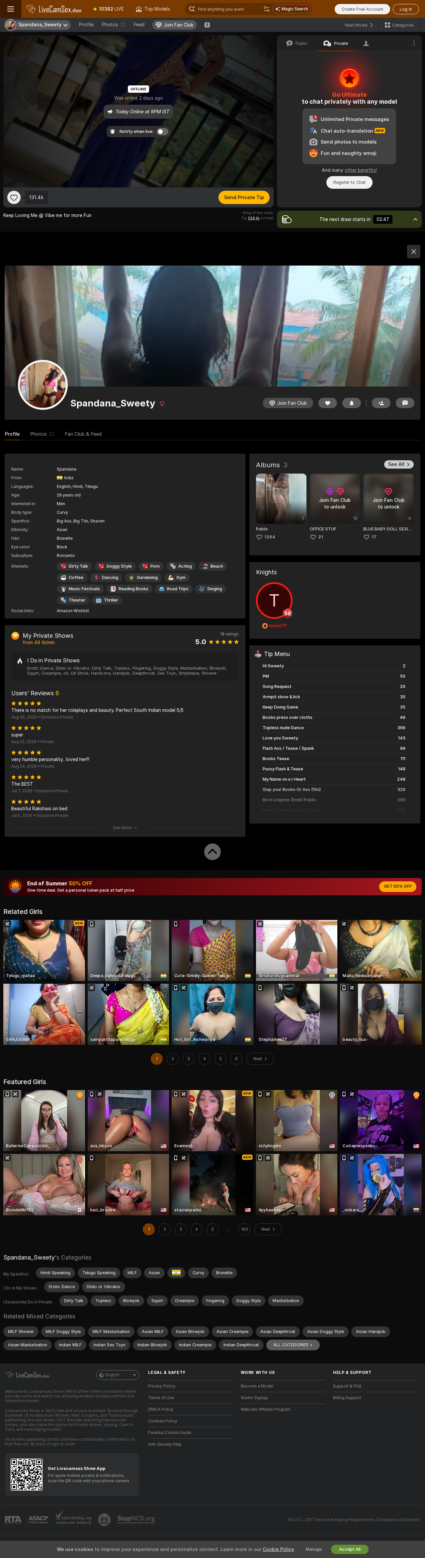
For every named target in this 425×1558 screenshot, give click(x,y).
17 (374, 536)
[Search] (266, 9)
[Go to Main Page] (54, 9)
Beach (217, 566)
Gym (181, 577)
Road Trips (178, 588)
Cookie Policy (278, 1549)
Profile (86, 25)
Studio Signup (254, 1397)
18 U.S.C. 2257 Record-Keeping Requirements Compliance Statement (353, 1519)
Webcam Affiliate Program (266, 1409)
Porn (155, 566)
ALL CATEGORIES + (293, 1344)
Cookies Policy (162, 1421)
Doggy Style (119, 566)
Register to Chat (349, 182)
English (113, 1375)
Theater (77, 600)
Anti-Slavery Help (165, 1444)
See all (396, 464)
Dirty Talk (78, 566)
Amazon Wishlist (73, 611)
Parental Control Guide (169, 1432)
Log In (406, 9)
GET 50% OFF (398, 886)
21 (320, 536)
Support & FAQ (347, 1386)
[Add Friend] (381, 403)
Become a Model (257, 1386)
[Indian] (176, 1273)
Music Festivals (84, 588)
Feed (138, 25)
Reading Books (133, 588)
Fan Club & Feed (83, 434)
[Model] (413, 251)
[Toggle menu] (10, 9)
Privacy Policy (161, 1386)
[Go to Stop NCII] (136, 1520)
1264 (269, 536)
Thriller (111, 600)
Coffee (76, 577)
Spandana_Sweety (29, 1257)
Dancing (110, 577)
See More (122, 827)
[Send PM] (405, 403)
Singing (214, 588)
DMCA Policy (160, 1409)
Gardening (147, 577)
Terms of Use (161, 1397)
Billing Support (347, 1397)
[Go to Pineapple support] (105, 1519)
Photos (114, 25)
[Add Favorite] (14, 197)
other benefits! (361, 170)
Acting (185, 566)
